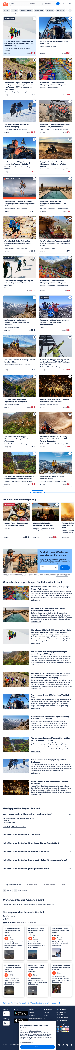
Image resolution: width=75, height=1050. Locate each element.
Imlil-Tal (6, 821)
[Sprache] (70, 3)
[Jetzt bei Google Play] (21, 1013)
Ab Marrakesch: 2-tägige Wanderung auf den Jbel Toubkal (12, 930)
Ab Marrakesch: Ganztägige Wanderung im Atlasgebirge (61, 966)
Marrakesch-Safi (24, 1003)
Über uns (46, 1012)
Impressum (32, 1015)
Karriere (46, 1015)
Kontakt (31, 1012)
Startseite (6, 1003)
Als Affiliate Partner (62, 1020)
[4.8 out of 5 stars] (8, 922)
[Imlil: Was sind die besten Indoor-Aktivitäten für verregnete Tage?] (70, 860)
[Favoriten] (63, 4)
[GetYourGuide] (5, 3)
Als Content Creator (62, 1017)
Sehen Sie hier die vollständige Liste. (42, 904)
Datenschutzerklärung (35, 1018)
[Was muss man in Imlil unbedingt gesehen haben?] (70, 814)
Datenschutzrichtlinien (62, 576)
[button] (19, 36)
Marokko (14, 1003)
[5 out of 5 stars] (13, 935)
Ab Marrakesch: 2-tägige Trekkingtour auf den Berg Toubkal (60, 930)
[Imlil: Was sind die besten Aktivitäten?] (70, 834)
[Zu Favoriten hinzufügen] (34, 18)
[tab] (13, 884)
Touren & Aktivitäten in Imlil (40, 1003)
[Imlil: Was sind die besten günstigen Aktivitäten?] (70, 868)
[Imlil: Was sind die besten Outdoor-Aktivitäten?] (70, 851)
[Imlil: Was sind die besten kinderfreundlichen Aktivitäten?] (70, 843)
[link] (19, 36)
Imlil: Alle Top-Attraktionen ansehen (14, 827)
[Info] (15, 14)
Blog (45, 1018)
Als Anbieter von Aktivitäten (61, 1013)
